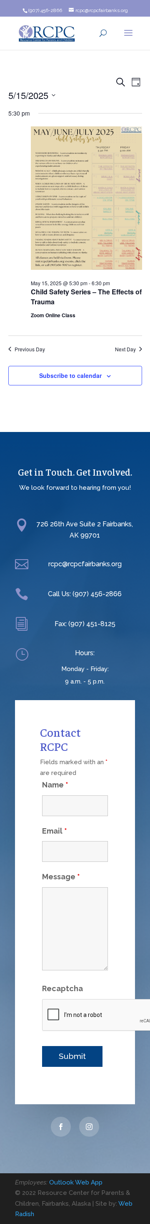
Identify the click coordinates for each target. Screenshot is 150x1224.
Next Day (125, 349)
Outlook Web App (75, 1182)
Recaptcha (62, 988)
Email (54, 831)
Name (55, 784)
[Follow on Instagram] (89, 1127)
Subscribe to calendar (70, 375)
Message (61, 876)
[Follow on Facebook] (61, 1127)
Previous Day (30, 349)
